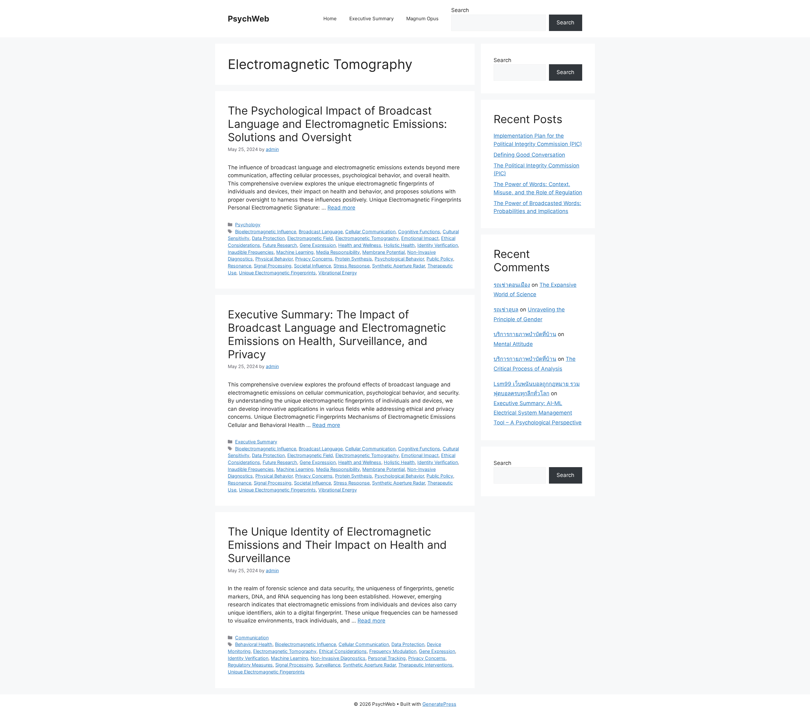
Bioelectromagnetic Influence (265, 231)
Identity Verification (437, 245)
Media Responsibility (338, 252)
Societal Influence (312, 265)
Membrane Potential (383, 252)
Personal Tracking (387, 658)
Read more (341, 207)
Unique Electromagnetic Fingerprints (277, 272)
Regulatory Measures (250, 664)
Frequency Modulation (392, 651)
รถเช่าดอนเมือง (512, 285)
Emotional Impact (420, 238)
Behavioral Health (253, 644)
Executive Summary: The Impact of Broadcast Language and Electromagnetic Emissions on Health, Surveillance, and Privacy (337, 334)
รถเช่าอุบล (506, 309)
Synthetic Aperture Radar (398, 265)
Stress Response (351, 265)
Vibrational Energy (337, 272)
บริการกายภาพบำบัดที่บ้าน (525, 334)
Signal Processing (272, 265)
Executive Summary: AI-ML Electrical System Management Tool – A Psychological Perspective (538, 413)
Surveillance (327, 664)
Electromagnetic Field (310, 238)
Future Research (280, 245)
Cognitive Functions (419, 231)
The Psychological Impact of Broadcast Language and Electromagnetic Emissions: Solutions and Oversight (337, 124)
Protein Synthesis (353, 258)
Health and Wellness (359, 245)
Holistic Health (399, 245)
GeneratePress (439, 704)
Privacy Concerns (314, 258)
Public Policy (440, 258)
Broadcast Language (321, 231)
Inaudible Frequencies (251, 252)
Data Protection (268, 238)
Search (460, 10)
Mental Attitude (513, 344)
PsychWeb (248, 18)
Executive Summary (371, 19)
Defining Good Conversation (529, 155)
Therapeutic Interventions (425, 664)
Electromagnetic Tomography (367, 238)
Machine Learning (295, 252)
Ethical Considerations (343, 651)
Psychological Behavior (399, 258)
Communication (252, 637)
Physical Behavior (274, 258)
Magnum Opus (422, 19)
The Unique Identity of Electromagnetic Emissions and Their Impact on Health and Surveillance (337, 545)
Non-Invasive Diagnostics (338, 658)
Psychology (247, 224)
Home (330, 19)
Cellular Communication (370, 231)
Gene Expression (318, 245)
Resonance (239, 265)
